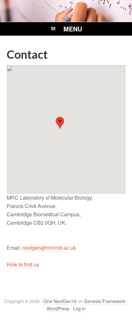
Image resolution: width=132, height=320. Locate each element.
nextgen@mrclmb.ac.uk (49, 247)
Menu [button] (72, 28)
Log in (79, 308)
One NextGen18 (60, 301)
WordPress (58, 308)
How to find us (23, 264)
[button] (60, 122)
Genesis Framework (104, 301)
